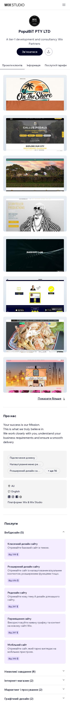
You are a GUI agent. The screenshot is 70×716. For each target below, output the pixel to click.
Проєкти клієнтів (12, 65)
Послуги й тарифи (56, 65)
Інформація (33, 65)
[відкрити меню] (64, 5)
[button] (35, 93)
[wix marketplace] (14, 5)
